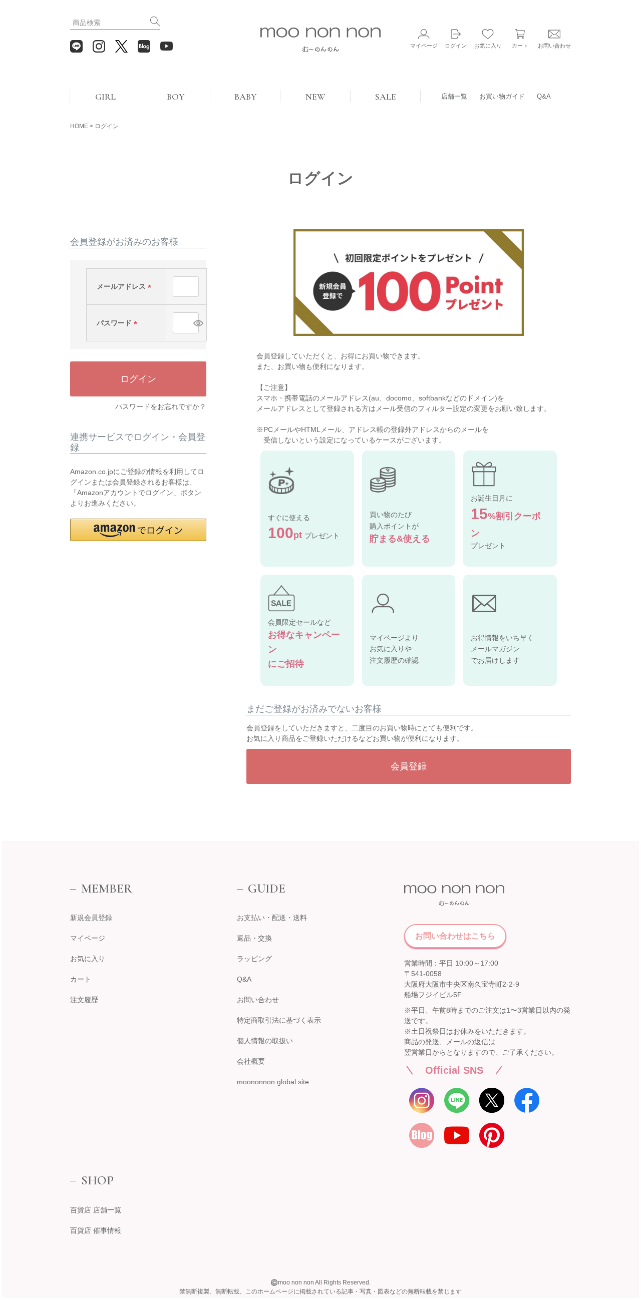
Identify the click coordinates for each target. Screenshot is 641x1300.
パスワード (119, 323)
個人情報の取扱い (265, 1041)
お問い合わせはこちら (455, 936)
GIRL (105, 96)
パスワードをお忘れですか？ (160, 406)
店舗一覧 (454, 96)
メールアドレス (126, 286)
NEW (315, 96)
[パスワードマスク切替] (194, 323)
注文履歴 (84, 1000)
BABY (245, 96)
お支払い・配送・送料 (272, 918)
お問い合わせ (258, 1000)
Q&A (544, 96)
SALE (385, 96)
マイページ (87, 938)
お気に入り (87, 959)
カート (80, 979)
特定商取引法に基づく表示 (279, 1020)
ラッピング (254, 959)
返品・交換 (254, 938)
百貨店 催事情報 (95, 1230)
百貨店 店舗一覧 (95, 1210)
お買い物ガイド (502, 96)
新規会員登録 (91, 918)
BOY (175, 96)
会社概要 (251, 1061)
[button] (138, 530)
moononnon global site (273, 1082)
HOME (79, 126)
